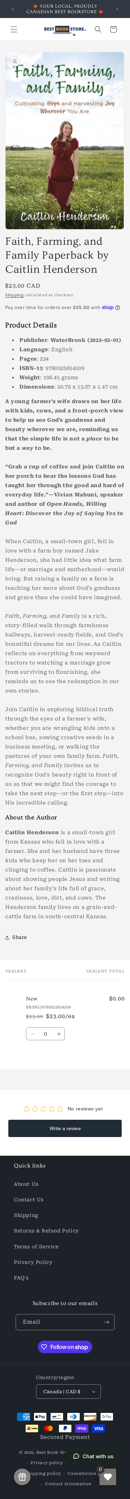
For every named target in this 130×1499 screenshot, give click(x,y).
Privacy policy (47, 1463)
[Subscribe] (106, 1322)
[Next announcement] (117, 9)
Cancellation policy (90, 1473)
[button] (13, 29)
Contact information (68, 1484)
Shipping (14, 295)
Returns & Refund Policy (46, 1230)
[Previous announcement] (12, 9)
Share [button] (19, 937)
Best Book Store (54, 1452)
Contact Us (29, 1199)
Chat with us (98, 1456)
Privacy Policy (33, 1262)
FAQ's (21, 1278)
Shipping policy (43, 1473)
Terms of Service (36, 1246)
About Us (26, 1184)
